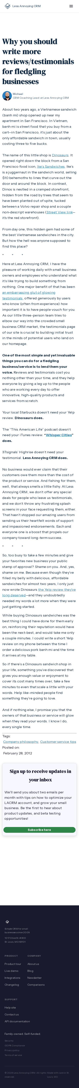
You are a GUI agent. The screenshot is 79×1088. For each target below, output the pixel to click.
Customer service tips (58, 742)
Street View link (60, 212)
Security (9, 1040)
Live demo (12, 971)
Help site (10, 1007)
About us (33, 964)
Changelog (12, 984)
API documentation (17, 1021)
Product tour (13, 964)
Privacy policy (12, 1050)
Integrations (12, 977)
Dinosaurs (60, 155)
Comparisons (35, 984)
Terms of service (13, 1055)
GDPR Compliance (15, 1045)
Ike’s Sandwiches (51, 166)
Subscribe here (39, 830)
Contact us (12, 1014)
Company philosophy (20, 742)
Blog (30, 971)
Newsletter (34, 977)
